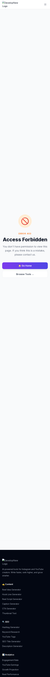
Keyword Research (11, 632)
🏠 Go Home (25, 265)
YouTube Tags (9, 637)
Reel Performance (10, 674)
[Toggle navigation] (45, 4)
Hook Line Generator (11, 594)
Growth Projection (10, 669)
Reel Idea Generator (11, 589)
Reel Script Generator (12, 599)
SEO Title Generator (11, 641)
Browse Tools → (25, 274)
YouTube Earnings (10, 665)
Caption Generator (10, 604)
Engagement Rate (10, 660)
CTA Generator (9, 608)
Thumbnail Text (9, 613)
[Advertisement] (25, 513)
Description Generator (12, 646)
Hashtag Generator (11, 627)
